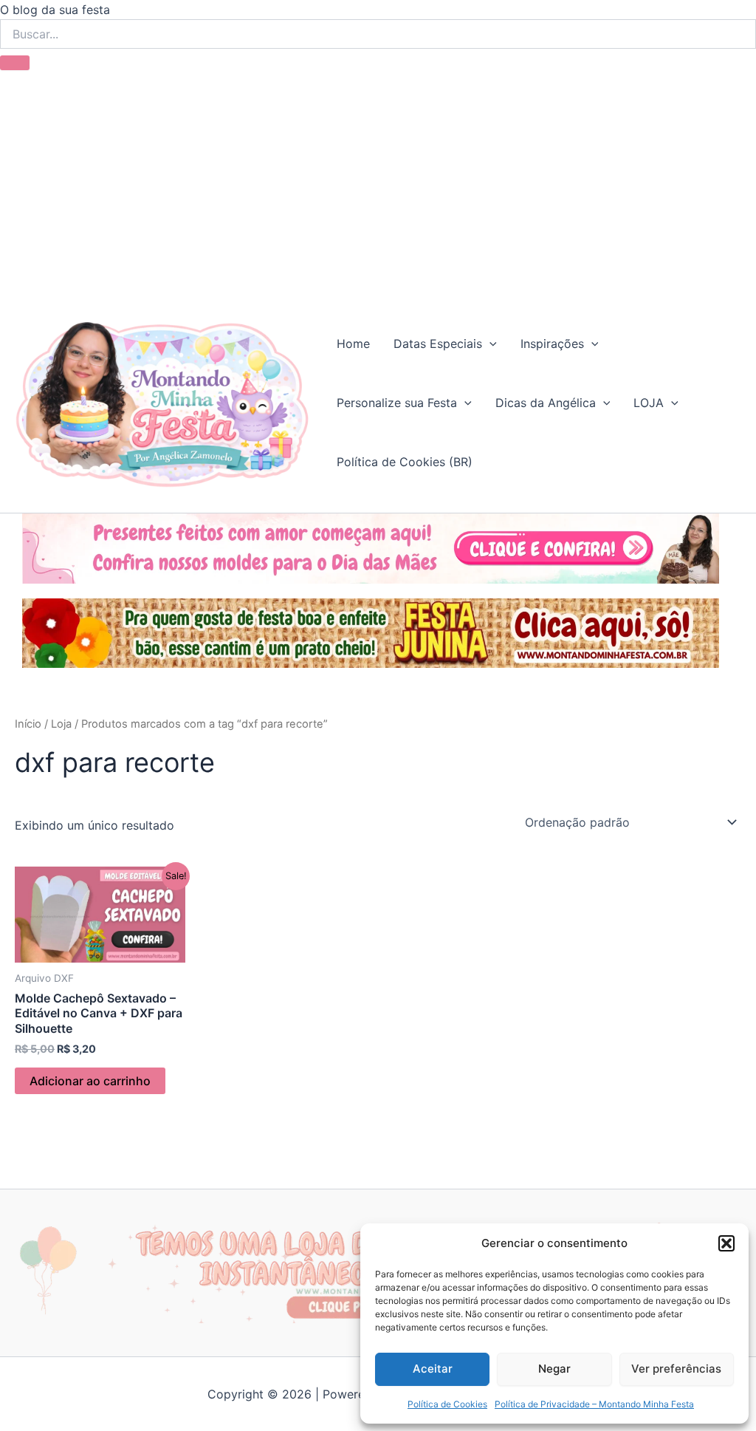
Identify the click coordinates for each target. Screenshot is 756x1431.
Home (353, 343)
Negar (554, 1369)
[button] (726, 1243)
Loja (61, 724)
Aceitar (433, 1369)
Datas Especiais (438, 343)
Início (28, 724)
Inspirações (552, 343)
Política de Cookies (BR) (404, 461)
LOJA (648, 402)
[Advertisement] (378, 181)
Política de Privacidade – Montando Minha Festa (594, 1404)
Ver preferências (676, 1369)
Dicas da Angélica (545, 402)
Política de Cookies (447, 1404)
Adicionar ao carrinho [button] (90, 1080)
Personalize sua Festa (397, 402)
